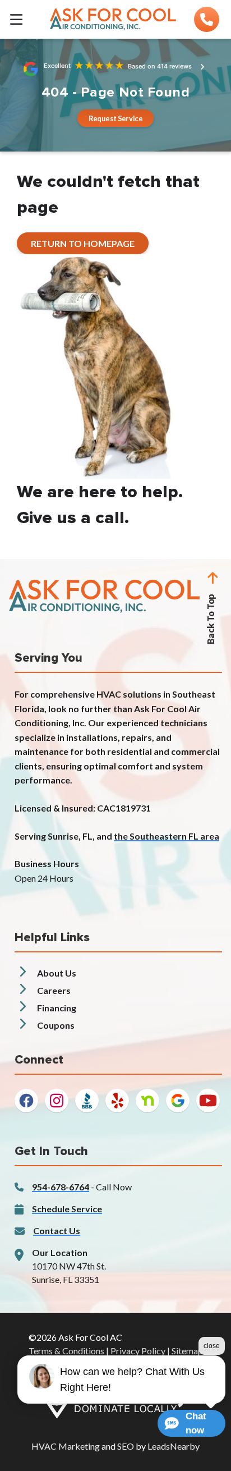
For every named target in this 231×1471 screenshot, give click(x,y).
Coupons (56, 1025)
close (212, 1346)
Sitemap (187, 1350)
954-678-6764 (60, 1186)
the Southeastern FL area (166, 836)
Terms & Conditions (66, 1350)
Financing (56, 1007)
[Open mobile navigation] (16, 19)
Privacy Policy (137, 1350)
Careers (54, 990)
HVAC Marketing (65, 1446)
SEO (125, 1446)
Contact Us (56, 1230)
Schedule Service (67, 1208)
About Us (56, 973)
